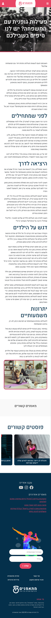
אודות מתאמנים (13, 576)
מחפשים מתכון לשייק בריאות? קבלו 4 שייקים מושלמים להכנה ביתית (28, 510)
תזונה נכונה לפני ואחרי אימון (35, 505)
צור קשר (36, 576)
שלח (26, 566)
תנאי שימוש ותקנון (37, 580)
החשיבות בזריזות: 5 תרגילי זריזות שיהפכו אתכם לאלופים (28, 500)
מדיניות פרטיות (13, 580)
